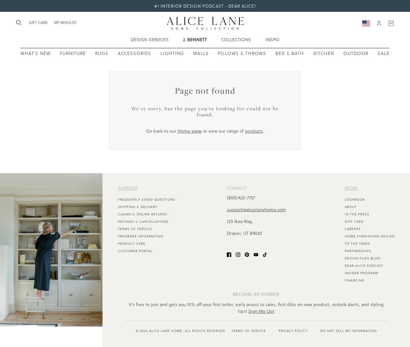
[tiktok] (265, 254)
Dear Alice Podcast (364, 265)
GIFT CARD (38, 22)
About (351, 206)
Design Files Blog (363, 258)
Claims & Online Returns (142, 214)
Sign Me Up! (261, 311)
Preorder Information (140, 236)
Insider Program (361, 273)
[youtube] (256, 254)
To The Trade (357, 243)
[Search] (18, 22)
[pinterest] (247, 254)
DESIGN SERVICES (150, 39)
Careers (353, 229)
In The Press (357, 214)
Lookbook (355, 199)
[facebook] (229, 254)
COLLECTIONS (236, 39)
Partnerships (358, 251)
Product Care (131, 243)
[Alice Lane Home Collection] (205, 23)
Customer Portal (135, 251)
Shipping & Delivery (137, 206)
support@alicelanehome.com (256, 209)
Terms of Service (135, 229)
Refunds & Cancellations (143, 221)
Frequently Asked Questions (146, 199)
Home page (189, 130)
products (254, 130)
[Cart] (391, 23)
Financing (355, 280)
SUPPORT (128, 188)
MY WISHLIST (65, 22)
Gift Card (354, 221)
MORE (351, 188)
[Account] (378, 23)
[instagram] (238, 254)
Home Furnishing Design (370, 236)
